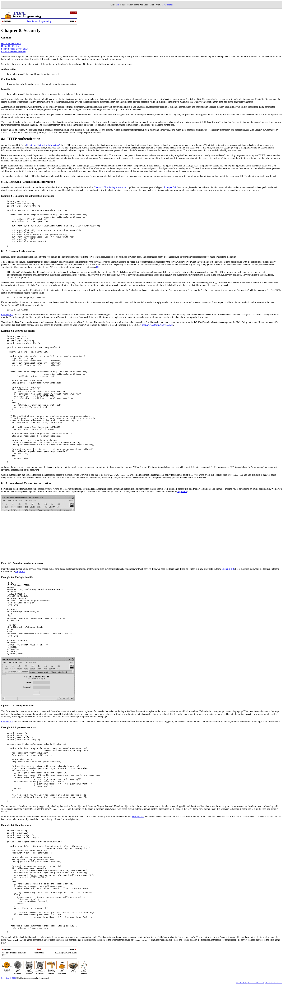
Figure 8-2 (20, 571)
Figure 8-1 (182, 491)
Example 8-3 (228, 569)
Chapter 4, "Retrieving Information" (43, 145)
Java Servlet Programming (39, 21)
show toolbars (167, 5)
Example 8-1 (170, 187)
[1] (97, 267)
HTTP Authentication (11, 43)
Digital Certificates (10, 46)
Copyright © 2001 (8, 978)
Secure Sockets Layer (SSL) (14, 48)
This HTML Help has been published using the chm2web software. (259, 983)
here (117, 5)
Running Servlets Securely (13, 51)
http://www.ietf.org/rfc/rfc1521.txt (157, 325)
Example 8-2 (7, 314)
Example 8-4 (7, 721)
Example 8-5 (138, 816)
